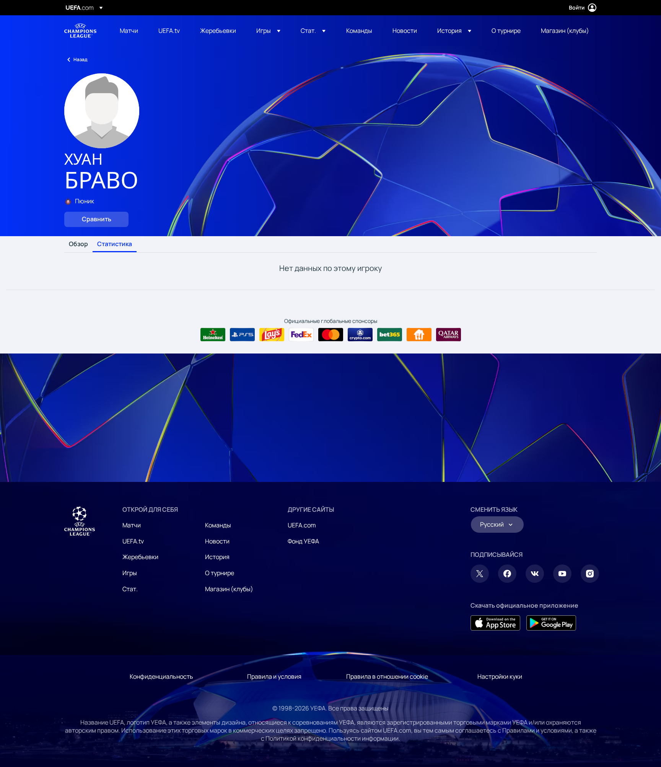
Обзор (78, 244)
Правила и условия (274, 676)
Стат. (130, 589)
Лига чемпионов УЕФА (80, 30)
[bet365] (389, 335)
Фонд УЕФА (303, 541)
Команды (218, 525)
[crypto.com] (360, 335)
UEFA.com (302, 525)
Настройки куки (499, 676)
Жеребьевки (140, 557)
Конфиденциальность (161, 676)
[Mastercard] (330, 335)
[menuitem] (129, 30)
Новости (217, 541)
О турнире (219, 573)
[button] (268, 30)
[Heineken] (212, 335)
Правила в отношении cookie (387, 676)
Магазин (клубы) (229, 589)
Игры (129, 573)
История (217, 557)
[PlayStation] (242, 335)
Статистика (114, 244)
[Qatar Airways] (448, 335)
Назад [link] (80, 59)
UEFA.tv (133, 541)
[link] (129, 30)
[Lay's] (271, 335)
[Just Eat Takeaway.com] (419, 335)
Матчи (131, 525)
